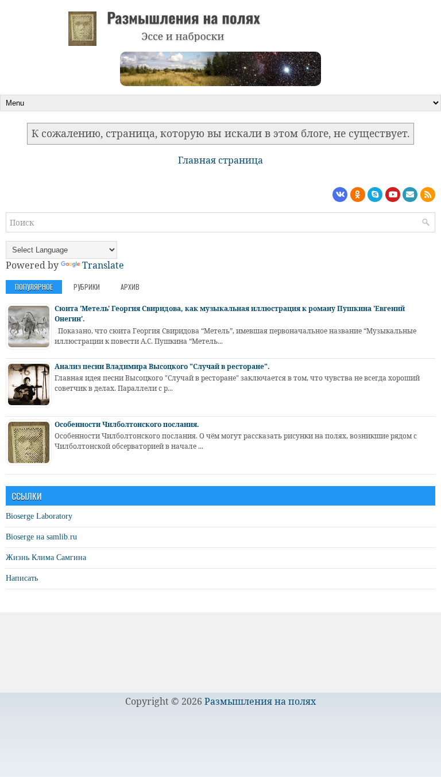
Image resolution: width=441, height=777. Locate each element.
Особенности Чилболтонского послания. (127, 424)
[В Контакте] (339, 194)
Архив (130, 287)
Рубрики (87, 287)
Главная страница (220, 160)
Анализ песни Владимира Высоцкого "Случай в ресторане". (162, 366)
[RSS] (427, 194)
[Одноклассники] (357, 194)
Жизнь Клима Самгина (46, 557)
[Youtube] (392, 194)
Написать (22, 578)
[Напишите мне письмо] (410, 194)
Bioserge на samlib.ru (41, 537)
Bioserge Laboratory (39, 516)
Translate (103, 265)
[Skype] (375, 194)
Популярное (34, 287)
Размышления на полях (260, 701)
